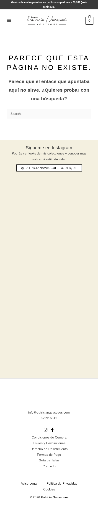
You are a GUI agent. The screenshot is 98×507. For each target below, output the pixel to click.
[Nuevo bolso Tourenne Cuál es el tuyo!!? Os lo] (49, 199)
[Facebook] (52, 430)
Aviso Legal (29, 483)
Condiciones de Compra (49, 437)
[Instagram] (46, 430)
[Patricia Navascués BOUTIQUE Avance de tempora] (49, 295)
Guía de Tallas (49, 460)
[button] (49, 167)
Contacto (49, 466)
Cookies (49, 489)
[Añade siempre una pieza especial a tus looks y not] (49, 247)
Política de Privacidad (61, 483)
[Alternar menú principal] (9, 20)
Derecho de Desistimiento (49, 449)
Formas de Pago (49, 454)
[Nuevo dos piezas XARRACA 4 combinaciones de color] (49, 343)
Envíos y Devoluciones (49, 443)
